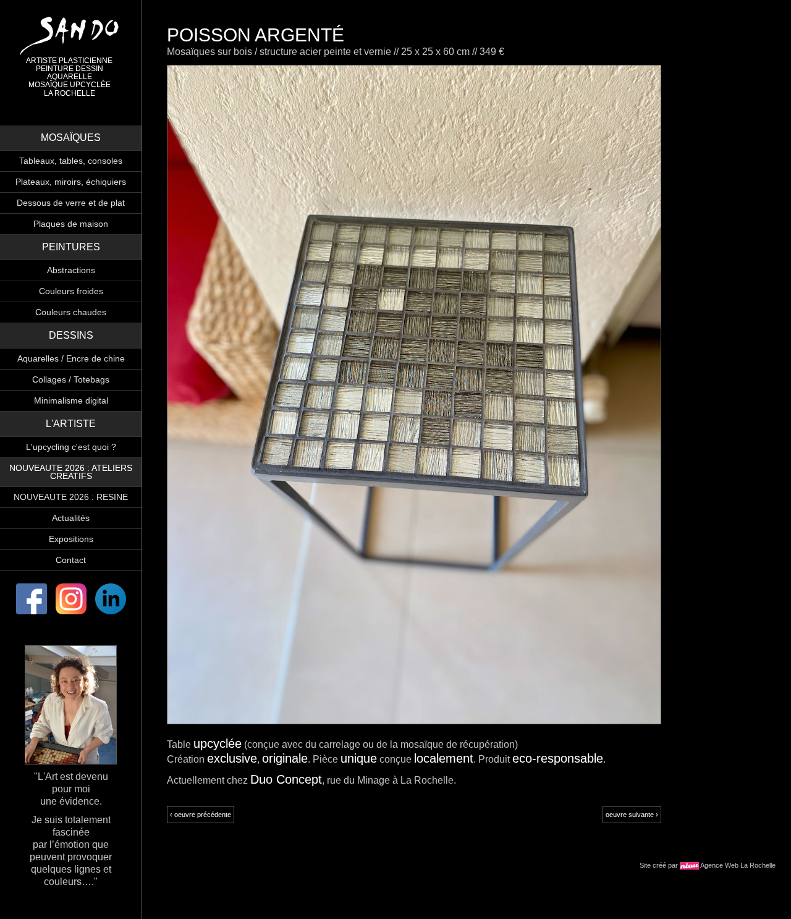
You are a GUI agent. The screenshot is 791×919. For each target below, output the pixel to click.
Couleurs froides (71, 291)
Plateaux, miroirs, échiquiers (70, 182)
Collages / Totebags (70, 379)
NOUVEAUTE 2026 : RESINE (71, 497)
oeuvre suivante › (632, 814)
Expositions (71, 539)
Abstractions (71, 270)
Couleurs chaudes (70, 312)
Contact (71, 560)
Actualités (71, 518)
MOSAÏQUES (71, 137)
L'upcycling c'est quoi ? (71, 447)
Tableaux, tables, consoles (70, 161)
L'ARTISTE (71, 423)
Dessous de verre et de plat (71, 203)
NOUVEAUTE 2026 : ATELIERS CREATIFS (70, 472)
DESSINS (71, 335)
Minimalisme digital (71, 400)
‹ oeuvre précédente (200, 814)
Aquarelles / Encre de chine (71, 358)
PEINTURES (71, 247)
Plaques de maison (70, 224)
